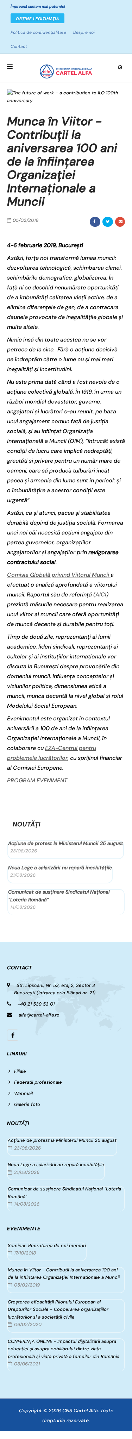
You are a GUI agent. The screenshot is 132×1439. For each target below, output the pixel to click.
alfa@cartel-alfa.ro (39, 1015)
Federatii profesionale (38, 1082)
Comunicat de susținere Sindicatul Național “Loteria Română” (58, 896)
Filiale (20, 1071)
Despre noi (84, 32)
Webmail (23, 1093)
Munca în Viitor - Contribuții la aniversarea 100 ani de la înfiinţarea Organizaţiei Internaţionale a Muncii (64, 1274)
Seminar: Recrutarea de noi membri (47, 1246)
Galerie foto (27, 1104)
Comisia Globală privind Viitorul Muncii (59, 574)
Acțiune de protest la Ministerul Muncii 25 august (65, 843)
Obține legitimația (37, 18)
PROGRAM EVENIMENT (38, 780)
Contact (19, 46)
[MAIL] (120, 222)
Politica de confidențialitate (38, 32)
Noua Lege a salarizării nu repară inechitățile (60, 867)
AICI (100, 594)
